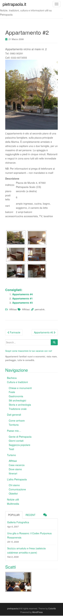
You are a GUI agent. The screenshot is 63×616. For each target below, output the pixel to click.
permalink (40, 309)
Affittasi (13, 309)
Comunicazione (17, 489)
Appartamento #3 (22, 302)
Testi (11, 449)
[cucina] (37, 271)
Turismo (11, 455)
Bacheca (12, 378)
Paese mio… (14, 430)
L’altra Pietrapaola (17, 479)
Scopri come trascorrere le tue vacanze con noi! (28, 350)
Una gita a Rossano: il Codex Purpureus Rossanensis (29, 535)
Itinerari (13, 473)
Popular (14, 515)
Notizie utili (13, 499)
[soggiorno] (37, 254)
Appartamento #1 (22, 298)
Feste (12, 392)
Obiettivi (13, 493)
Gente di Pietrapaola (20, 436)
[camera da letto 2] (15, 254)
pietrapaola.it (13, 608)
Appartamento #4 (22, 294)
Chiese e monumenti (20, 388)
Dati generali (14, 414)
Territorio (14, 424)
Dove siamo (15, 469)
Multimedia (13, 503)
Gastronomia (16, 396)
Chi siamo (14, 485)
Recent (31, 515)
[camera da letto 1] (37, 237)
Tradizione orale (18, 409)
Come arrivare (17, 420)
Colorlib (52, 608)
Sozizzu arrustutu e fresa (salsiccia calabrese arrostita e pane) (26, 550)
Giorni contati (16, 440)
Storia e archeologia (20, 404)
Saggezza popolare (19, 445)
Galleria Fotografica (18, 522)
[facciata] (15, 237)
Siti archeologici (17, 400)
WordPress (37, 612)
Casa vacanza (16, 465)
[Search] (54, 342)
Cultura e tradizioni (17, 382)
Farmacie (14, 332)
